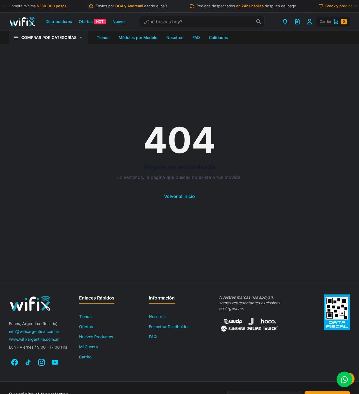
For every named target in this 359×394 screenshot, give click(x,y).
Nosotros (174, 37)
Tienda (103, 37)
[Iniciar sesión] (309, 21)
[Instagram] (41, 362)
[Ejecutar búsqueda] (259, 22)
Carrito (85, 356)
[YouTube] (55, 362)
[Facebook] (14, 362)
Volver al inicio (179, 196)
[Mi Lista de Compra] (297, 21)
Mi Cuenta (88, 346)
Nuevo (118, 21)
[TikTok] (28, 362)
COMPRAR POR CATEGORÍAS (49, 37)
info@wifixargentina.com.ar (34, 331)
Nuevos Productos (96, 336)
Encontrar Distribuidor (169, 326)
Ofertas (91, 21)
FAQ (196, 37)
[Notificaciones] (285, 21)
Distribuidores (58, 21)
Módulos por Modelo (138, 37)
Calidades (218, 37)
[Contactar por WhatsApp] (344, 379)
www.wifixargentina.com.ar (34, 339)
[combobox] (202, 21)
